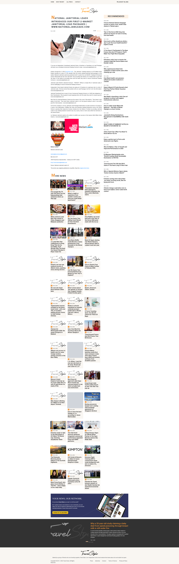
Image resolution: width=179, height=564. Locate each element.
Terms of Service (112, 561)
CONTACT (77, 2)
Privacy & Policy (123, 561)
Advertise (97, 561)
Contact (104, 561)
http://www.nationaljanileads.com (59, 162)
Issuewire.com (69, 71)
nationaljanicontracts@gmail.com (59, 154)
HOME (52, 2)
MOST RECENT (60, 2)
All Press (70, 2)
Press (91, 561)
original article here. (84, 168)
